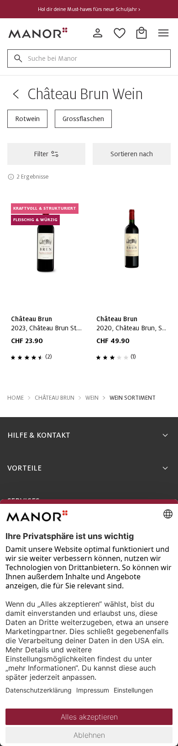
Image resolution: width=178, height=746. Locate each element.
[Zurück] (15, 94)
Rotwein (27, 118)
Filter (41, 154)
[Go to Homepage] (38, 33)
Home (15, 398)
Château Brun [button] (54, 398)
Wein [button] (92, 398)
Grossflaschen (83, 118)
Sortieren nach (131, 154)
